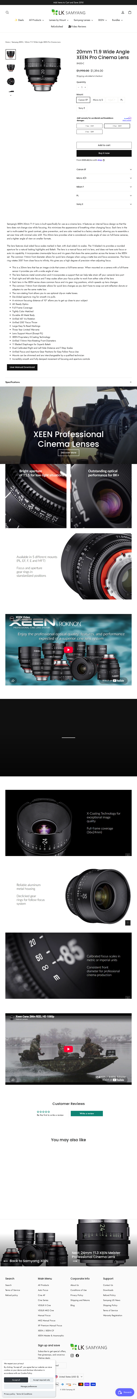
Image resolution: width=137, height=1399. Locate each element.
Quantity (81, 82)
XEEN (101, 20)
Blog (73, 1305)
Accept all (16, 1380)
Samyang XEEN (17, 42)
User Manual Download (22, 367)
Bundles (116, 20)
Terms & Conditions (24, 1394)
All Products (35, 20)
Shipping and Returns (80, 1300)
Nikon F (111, 99)
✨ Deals (19, 20)
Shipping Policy (110, 1305)
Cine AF (41, 1295)
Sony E (82, 108)
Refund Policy (109, 1295)
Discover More (68, 452)
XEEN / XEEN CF (46, 1330)
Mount (80, 94)
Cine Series (43, 1300)
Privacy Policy (77, 1295)
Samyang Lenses (82, 20)
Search (8, 1285)
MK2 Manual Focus (46, 1320)
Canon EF (83, 99)
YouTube (124, 767)
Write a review (87, 1113)
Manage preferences (29, 1386)
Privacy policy (9, 1394)
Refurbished (57, 26)
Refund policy (11, 1295)
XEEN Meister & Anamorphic (51, 1335)
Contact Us (108, 1285)
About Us (75, 1285)
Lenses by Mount (57, 20)
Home (7, 42)
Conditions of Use (79, 1290)
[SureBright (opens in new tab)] (127, 118)
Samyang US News (111, 1300)
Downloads (108, 1290)
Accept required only (41, 1380)
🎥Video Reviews (77, 26)
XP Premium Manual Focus (50, 1325)
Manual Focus (44, 1315)
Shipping (80, 76)
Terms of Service (12, 1290)
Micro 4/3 (98, 99)
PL (122, 99)
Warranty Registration (112, 1315)
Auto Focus (43, 1290)
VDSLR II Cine (44, 1305)
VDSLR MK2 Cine (46, 1310)
